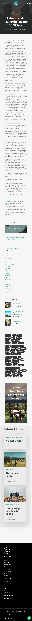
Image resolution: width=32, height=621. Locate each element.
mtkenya (17, 368)
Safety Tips (8, 286)
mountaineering (9, 368)
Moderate (7, 280)
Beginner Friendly (9, 264)
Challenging (8, 268)
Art (6, 262)
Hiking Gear (8, 362)
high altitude (16, 359)
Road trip (7, 284)
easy (15, 354)
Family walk (8, 357)
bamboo (7, 340)
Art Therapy (8, 337)
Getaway (7, 275)
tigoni (13, 373)
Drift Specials (7, 573)
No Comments (23, 29)
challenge (20, 343)
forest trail (8, 359)
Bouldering (8, 343)
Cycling (7, 273)
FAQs (5, 590)
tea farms (7, 373)
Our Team (6, 584)
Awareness (19, 337)
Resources (7, 586)
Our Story (6, 581)
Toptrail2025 (8, 376)
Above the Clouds (17, 335)
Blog (5, 588)
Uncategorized (9, 291)
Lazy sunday (8, 365)
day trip (13, 351)
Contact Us (7, 592)
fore (20, 357)
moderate (21, 365)
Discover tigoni (20, 351)
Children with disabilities (17, 346)
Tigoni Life (19, 373)
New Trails (6, 562)
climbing (7, 348)
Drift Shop (6, 575)
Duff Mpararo (8, 354)
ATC (14, 337)
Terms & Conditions (13, 613)
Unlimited (6, 598)
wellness (7, 293)
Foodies (15, 357)
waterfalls (16, 376)
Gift (5, 603)
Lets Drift (9, 29)
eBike (19, 354)
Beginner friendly (15, 340)
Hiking (6, 277)
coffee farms (14, 348)
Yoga (21, 376)
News (6, 282)
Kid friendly (15, 362)
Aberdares (8, 335)
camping (14, 343)
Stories (16, 12)
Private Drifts (7, 571)
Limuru (15, 365)
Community (23, 348)
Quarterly (6, 601)
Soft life (24, 370)
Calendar (7, 266)
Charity (7, 346)
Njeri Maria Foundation (11, 370)
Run (19, 370)
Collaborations (9, 271)
